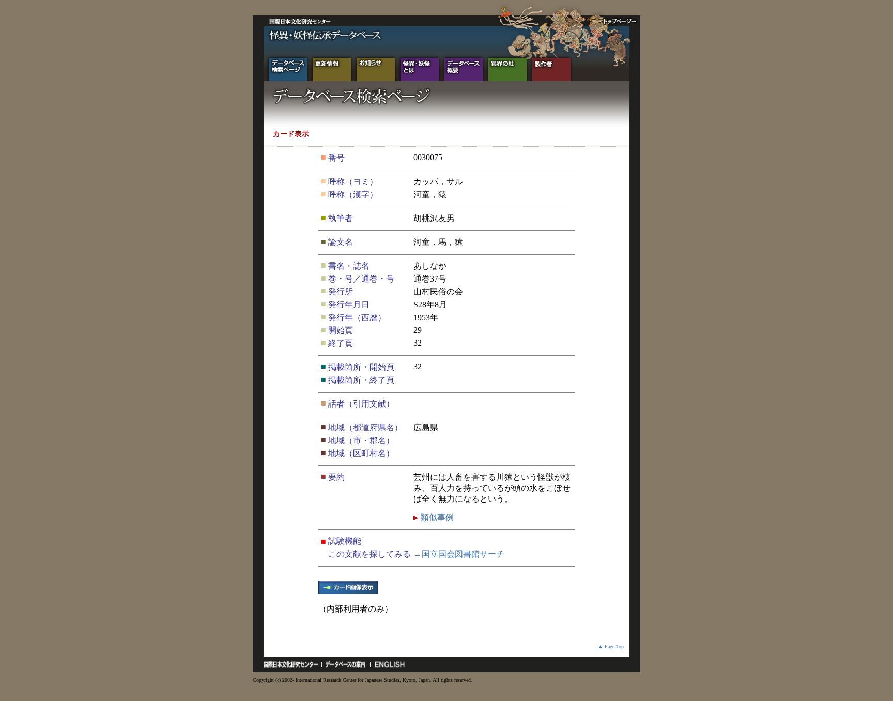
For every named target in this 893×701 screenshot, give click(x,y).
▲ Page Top (611, 646)
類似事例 (436, 517)
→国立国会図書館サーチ (458, 554)
